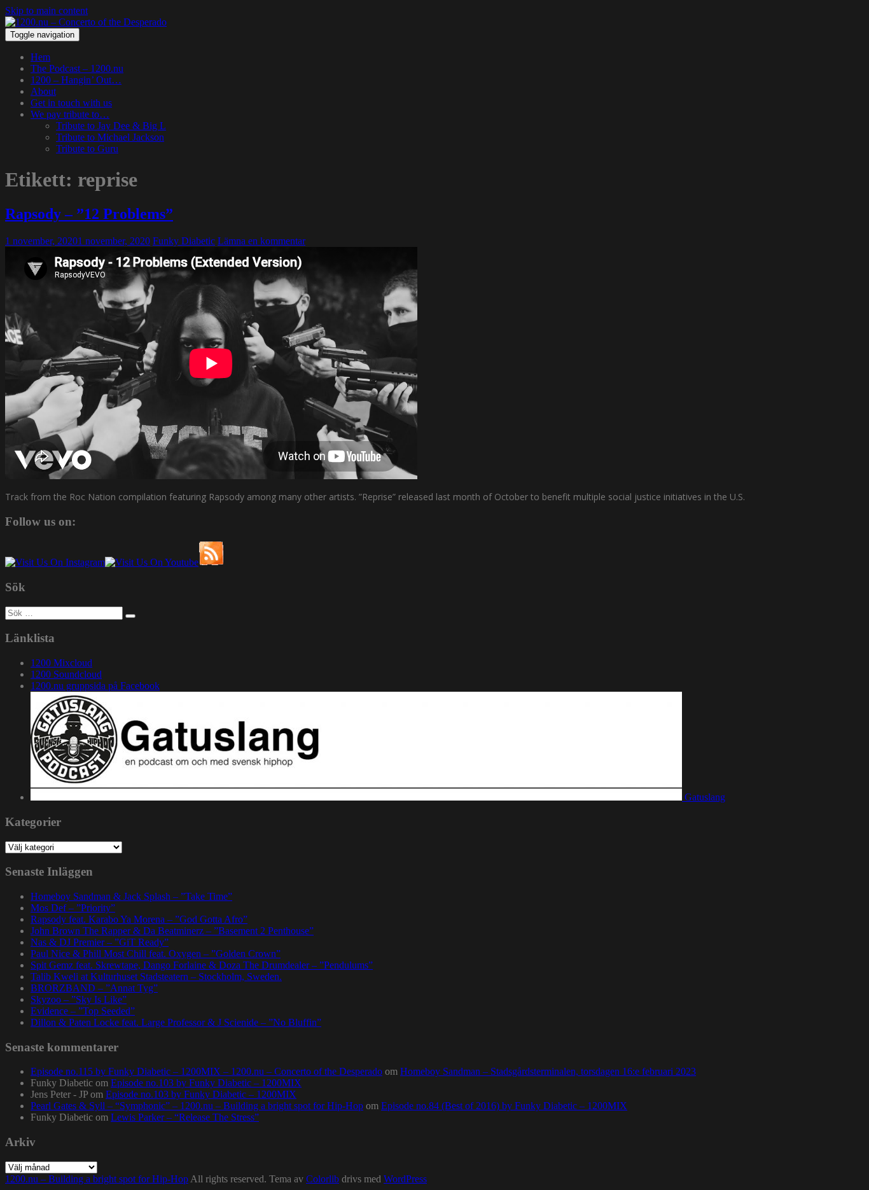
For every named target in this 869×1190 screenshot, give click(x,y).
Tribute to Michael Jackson (110, 137)
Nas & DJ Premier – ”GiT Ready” (100, 942)
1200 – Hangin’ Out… (76, 79)
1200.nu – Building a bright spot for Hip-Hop (96, 1178)
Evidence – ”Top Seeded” (83, 1010)
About (43, 91)
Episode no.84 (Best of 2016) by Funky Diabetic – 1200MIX (504, 1105)
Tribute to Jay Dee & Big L (111, 125)
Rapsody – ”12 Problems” (89, 214)
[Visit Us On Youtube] (151, 562)
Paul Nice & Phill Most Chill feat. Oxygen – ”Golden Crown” (156, 953)
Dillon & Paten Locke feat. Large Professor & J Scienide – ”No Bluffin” (176, 1022)
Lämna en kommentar (261, 240)
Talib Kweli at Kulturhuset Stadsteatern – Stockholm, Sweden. (156, 976)
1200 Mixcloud (61, 662)
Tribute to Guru (87, 148)
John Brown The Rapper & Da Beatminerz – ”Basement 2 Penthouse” (172, 930)
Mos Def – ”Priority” (73, 907)
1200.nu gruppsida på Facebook (95, 685)
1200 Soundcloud (66, 674)
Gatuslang (703, 797)
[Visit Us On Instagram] (55, 562)
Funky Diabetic (184, 240)
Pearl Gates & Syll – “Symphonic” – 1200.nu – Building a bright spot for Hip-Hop (197, 1105)
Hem (40, 57)
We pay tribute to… (70, 114)
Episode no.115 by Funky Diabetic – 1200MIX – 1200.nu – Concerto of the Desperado (206, 1071)
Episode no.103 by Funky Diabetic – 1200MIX (206, 1082)
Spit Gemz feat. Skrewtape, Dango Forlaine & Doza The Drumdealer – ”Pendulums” (202, 965)
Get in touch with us (71, 102)
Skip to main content (46, 10)
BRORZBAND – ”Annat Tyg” (94, 988)
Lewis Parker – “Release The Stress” (185, 1117)
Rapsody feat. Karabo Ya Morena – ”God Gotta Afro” (139, 919)
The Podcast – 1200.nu (77, 68)
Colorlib (322, 1178)
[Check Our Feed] (211, 562)
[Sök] (130, 616)
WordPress (405, 1178)
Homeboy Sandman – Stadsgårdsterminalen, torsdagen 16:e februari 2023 (548, 1071)
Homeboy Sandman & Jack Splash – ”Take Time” (131, 896)
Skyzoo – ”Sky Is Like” (79, 999)
